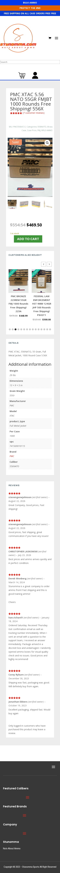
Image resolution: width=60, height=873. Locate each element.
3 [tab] (13, 329)
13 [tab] (41, 329)
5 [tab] (18, 329)
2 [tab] (10, 329)
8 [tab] (27, 329)
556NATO (42, 126)
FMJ (38, 130)
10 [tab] (33, 329)
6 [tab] (21, 329)
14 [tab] (44, 329)
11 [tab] (36, 329)
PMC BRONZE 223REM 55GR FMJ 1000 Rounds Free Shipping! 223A (18, 304)
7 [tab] (24, 329)
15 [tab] (47, 329)
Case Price (31, 130)
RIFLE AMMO (46, 130)
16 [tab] (50, 329)
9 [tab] (30, 329)
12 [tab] (39, 329)
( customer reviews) (33, 112)
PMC (12, 456)
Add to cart (28, 239)
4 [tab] (15, 329)
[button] (47, 143)
